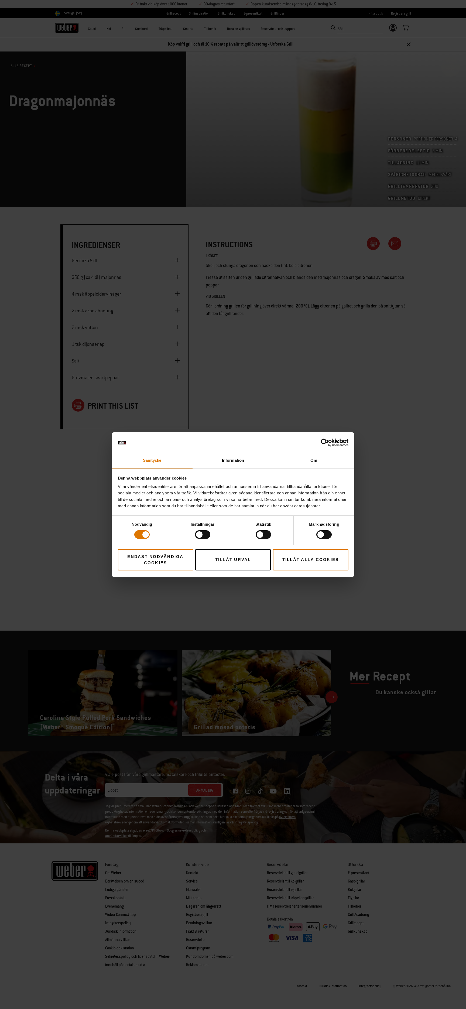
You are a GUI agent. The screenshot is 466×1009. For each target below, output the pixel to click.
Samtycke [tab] (152, 460)
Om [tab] (313, 460)
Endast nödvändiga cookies (155, 559)
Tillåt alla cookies (310, 559)
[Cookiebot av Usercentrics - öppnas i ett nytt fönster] (324, 443)
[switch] (202, 534)
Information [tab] (233, 460)
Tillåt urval (233, 559)
